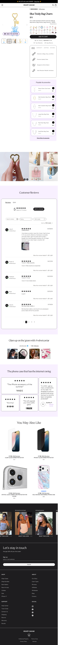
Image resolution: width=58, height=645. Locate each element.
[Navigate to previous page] (24, 322)
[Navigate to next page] (34, 322)
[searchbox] (10, 219)
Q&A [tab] (14, 202)
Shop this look (9, 536)
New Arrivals (5, 587)
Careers (34, 596)
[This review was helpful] (48, 255)
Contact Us (5, 611)
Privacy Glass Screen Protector (44, 457)
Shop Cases (5, 578)
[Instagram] (44, 606)
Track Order (5, 608)
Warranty (39, 47)
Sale (3, 593)
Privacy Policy (23, 641)
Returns (52, 47)
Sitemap (34, 641)
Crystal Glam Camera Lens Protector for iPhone (14, 495)
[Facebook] (44, 609)
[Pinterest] (44, 612)
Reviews (34, 584)
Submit (29, 564)
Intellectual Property (23, 638)
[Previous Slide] (2, 25)
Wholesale (35, 590)
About (33, 47)
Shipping (46, 47)
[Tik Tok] (44, 615)
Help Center (5, 605)
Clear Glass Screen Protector (14, 457)
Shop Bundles (5, 581)
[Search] (53, 5)
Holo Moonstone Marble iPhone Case (43, 494)
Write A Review (38, 209)
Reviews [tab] (8, 202)
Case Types (35, 581)
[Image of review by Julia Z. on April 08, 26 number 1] (25, 246)
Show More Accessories (43, 138)
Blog (33, 593)
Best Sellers (5, 584)
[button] (34, 89)
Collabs (4, 590)
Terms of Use (34, 638)
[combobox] (25, 219)
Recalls (4, 623)
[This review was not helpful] (51, 255)
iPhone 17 (4, 596)
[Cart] (55, 5)
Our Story (34, 578)
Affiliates (34, 587)
